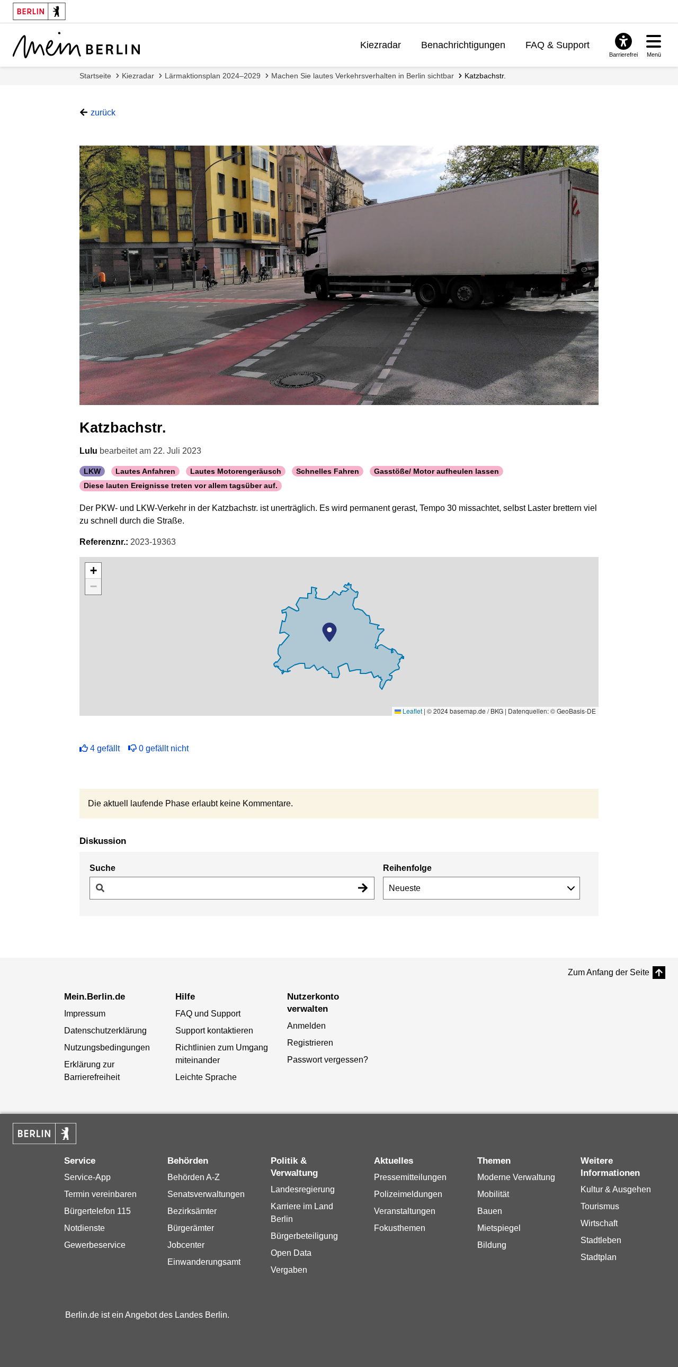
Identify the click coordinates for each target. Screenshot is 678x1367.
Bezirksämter (192, 1211)
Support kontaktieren (214, 1030)
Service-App (87, 1177)
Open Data (291, 1252)
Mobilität (493, 1194)
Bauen (489, 1211)
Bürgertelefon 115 (97, 1211)
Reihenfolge (407, 868)
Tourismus (600, 1206)
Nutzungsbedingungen (107, 1047)
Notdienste (84, 1228)
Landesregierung (303, 1189)
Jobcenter (185, 1244)
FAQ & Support (557, 45)
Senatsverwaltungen (206, 1194)
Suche (102, 868)
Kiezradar (380, 45)
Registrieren (310, 1042)
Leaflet (411, 710)
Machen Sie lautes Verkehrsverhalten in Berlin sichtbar (362, 75)
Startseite (95, 75)
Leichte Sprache (206, 1077)
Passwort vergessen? (327, 1059)
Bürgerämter (190, 1228)
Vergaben (289, 1269)
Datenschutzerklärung (105, 1030)
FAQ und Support (207, 1013)
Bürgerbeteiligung (304, 1235)
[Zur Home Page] (76, 45)
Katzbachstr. (485, 75)
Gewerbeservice (95, 1244)
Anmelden (306, 1025)
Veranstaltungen (404, 1211)
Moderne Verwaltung (516, 1177)
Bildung (491, 1244)
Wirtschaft (599, 1223)
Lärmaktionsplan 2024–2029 (213, 75)
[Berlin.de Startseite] (44, 1133)
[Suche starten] (362, 888)
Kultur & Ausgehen (616, 1189)
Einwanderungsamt (203, 1261)
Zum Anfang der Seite (608, 972)
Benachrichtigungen (463, 45)
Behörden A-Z (193, 1177)
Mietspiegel (499, 1228)
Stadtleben (601, 1240)
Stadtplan (599, 1257)
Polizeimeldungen (408, 1194)
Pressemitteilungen (410, 1177)
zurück (103, 112)
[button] (329, 632)
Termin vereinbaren (100, 1194)
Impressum (84, 1013)
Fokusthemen (399, 1228)
